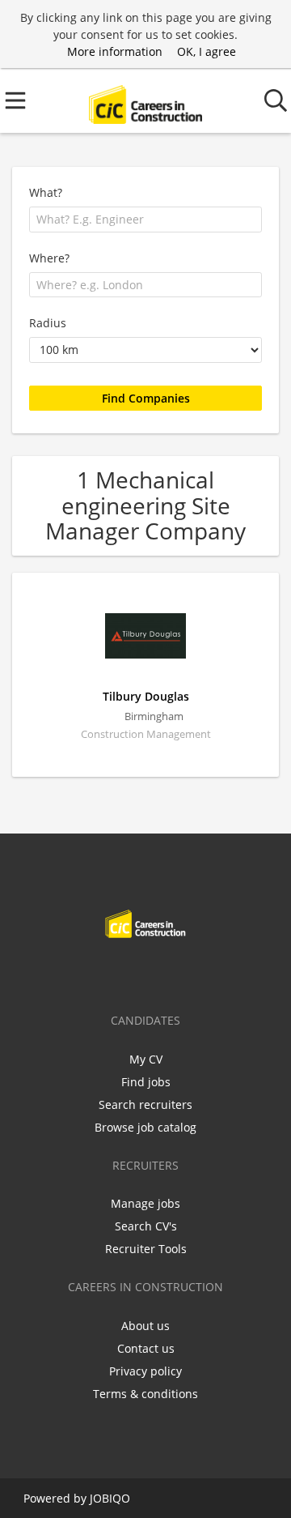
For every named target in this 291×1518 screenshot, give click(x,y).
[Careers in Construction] (145, 101)
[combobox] (145, 219)
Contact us (146, 1348)
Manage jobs (145, 1203)
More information (114, 51)
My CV (145, 1059)
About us (145, 1325)
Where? (49, 258)
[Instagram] (175, 972)
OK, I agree (206, 51)
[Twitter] (121, 972)
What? (45, 192)
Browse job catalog (145, 1127)
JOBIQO (110, 1498)
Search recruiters (145, 1104)
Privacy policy (145, 1371)
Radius (47, 322)
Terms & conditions (145, 1393)
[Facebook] (95, 972)
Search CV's (146, 1226)
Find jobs (146, 1081)
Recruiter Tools (146, 1248)
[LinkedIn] (148, 972)
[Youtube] (199, 972)
